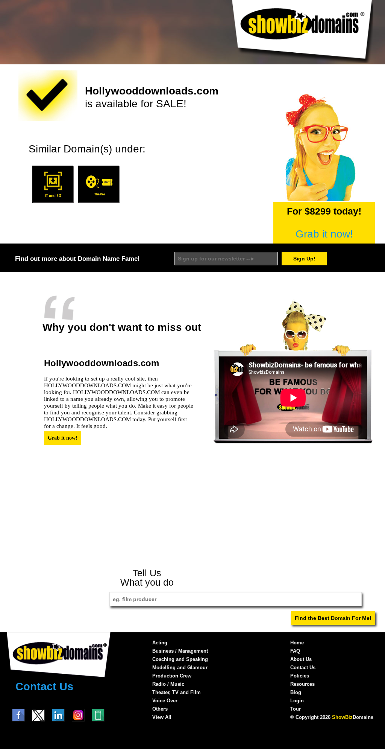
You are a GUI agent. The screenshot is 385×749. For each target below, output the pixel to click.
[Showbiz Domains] (302, 61)
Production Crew (171, 676)
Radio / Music (168, 684)
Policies (299, 676)
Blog (295, 692)
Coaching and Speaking (180, 659)
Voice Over (164, 700)
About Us (301, 659)
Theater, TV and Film (176, 692)
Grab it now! (324, 234)
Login (297, 700)
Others (160, 709)
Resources (302, 684)
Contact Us (44, 686)
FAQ (295, 651)
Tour (295, 709)
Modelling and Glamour (180, 667)
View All (161, 717)
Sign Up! (304, 259)
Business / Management (180, 651)
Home (297, 642)
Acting (159, 642)
